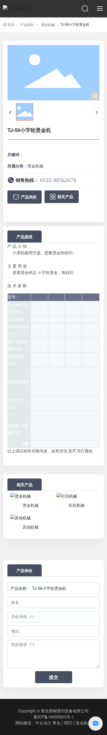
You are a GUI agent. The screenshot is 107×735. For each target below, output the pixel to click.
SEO (68, 723)
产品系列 (27, 24)
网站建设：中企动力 (33, 723)
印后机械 (76, 505)
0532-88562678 (58, 180)
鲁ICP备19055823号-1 (53, 717)
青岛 (56, 723)
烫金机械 (48, 24)
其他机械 (31, 527)
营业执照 (84, 723)
